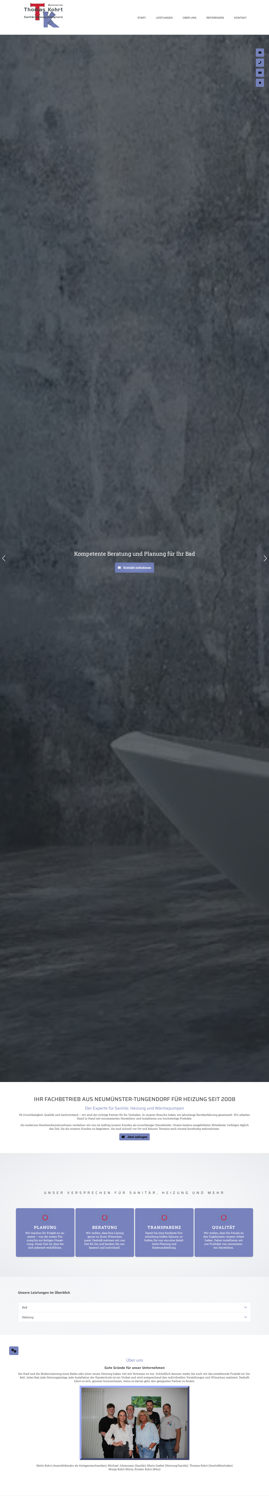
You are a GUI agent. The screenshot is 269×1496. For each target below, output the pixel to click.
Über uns (189, 18)
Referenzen (215, 18)
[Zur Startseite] (43, 18)
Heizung (27, 1317)
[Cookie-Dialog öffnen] (13, 1350)
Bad (24, 1307)
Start (141, 18)
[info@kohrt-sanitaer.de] (260, 32)
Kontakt (240, 18)
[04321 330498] (260, 42)
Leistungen (164, 18)
